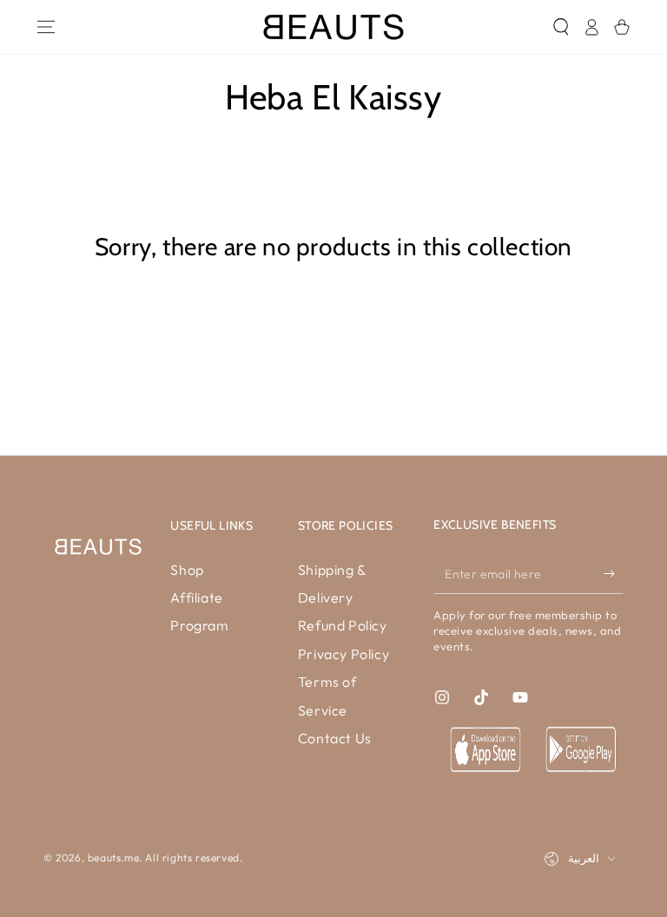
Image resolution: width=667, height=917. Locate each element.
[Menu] (45, 27)
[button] (560, 27)
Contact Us (335, 738)
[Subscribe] (614, 574)
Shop (186, 569)
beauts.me (113, 857)
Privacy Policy (343, 654)
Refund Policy (342, 625)
